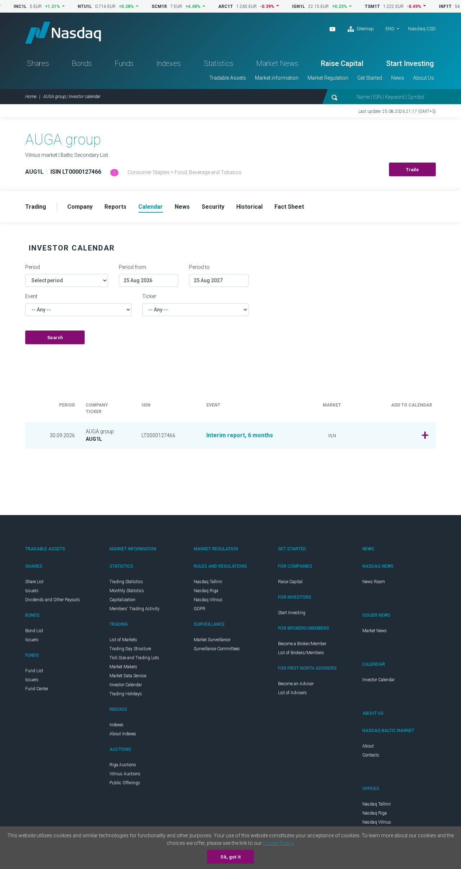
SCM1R (145, 6)
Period (32, 267)
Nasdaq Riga (206, 590)
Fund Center (36, 688)
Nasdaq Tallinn (208, 581)
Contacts (370, 755)
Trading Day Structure (130, 648)
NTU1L (71, 6)
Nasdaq (63, 33)
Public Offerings (124, 782)
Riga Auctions (122, 764)
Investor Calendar (125, 684)
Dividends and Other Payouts (52, 599)
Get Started (369, 78)
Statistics (218, 63)
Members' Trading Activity (134, 608)
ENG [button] (389, 28)
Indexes (168, 63)
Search (55, 337)
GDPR (199, 608)
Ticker (149, 296)
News (397, 78)
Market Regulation (328, 78)
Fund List (34, 670)
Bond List (34, 630)
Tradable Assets (227, 78)
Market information (277, 78)
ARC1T (212, 6)
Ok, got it (230, 857)
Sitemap (364, 28)
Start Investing (410, 63)
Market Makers (123, 666)
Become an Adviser (296, 683)
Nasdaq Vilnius (208, 599)
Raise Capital (342, 63)
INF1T (431, 6)
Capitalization (122, 599)
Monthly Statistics (126, 590)
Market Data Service (127, 675)
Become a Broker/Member (302, 643)
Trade (412, 169)
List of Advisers (292, 692)
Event (31, 296)
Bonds (82, 63)
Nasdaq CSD (422, 28)
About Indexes (122, 733)
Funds (124, 63)
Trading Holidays (125, 693)
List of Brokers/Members (301, 652)
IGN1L (284, 6)
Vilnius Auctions (124, 773)
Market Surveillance (212, 639)
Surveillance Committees (217, 648)
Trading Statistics (126, 581)
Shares (38, 63)
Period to (199, 267)
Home (30, 96)
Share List (34, 581)
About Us (423, 78)
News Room (373, 581)
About (368, 746)
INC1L (6, 6)
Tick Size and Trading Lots (134, 657)
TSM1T (358, 6)
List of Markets (123, 639)
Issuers (32, 590)
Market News (277, 63)
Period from (132, 267)
